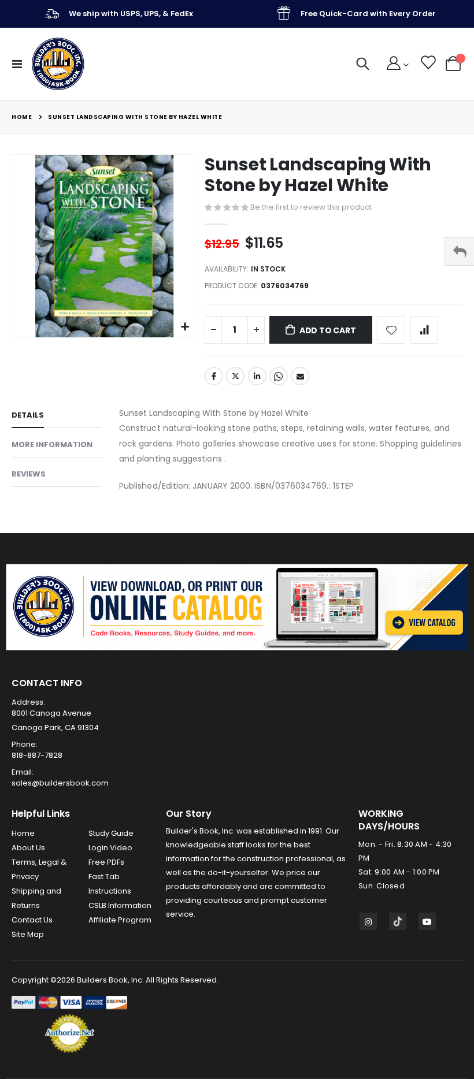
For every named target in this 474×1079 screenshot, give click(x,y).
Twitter (235, 376)
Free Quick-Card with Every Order (368, 13)
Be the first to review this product (311, 207)
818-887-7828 (37, 755)
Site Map (28, 934)
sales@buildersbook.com (60, 782)
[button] (185, 327)
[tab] (57, 417)
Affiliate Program (119, 919)
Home (22, 117)
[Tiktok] (397, 921)
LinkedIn (257, 376)
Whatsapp (278, 376)
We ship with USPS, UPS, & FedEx (131, 13)
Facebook (214, 376)
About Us (28, 847)
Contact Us (32, 919)
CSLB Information (119, 905)
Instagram (368, 921)
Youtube (427, 921)
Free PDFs (106, 862)
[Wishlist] (427, 64)
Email (300, 376)
